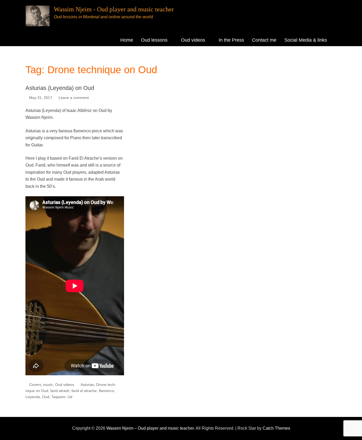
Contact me (264, 40)
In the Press (231, 40)
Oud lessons (154, 40)
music (48, 384)
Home (126, 40)
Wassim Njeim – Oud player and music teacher (150, 428)
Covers (35, 384)
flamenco (106, 391)
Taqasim (58, 397)
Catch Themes (276, 428)
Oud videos (193, 40)
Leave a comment (74, 97)
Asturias (87, 384)
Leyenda (32, 397)
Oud (45, 397)
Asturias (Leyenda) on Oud (59, 88)
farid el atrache (84, 391)
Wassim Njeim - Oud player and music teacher (114, 9)
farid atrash (59, 391)
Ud (70, 397)
